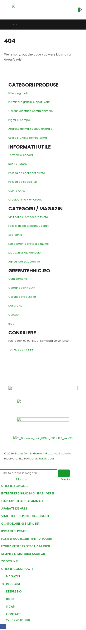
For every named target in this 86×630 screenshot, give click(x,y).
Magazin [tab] (22, 479)
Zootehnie (15, 235)
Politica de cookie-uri (22, 182)
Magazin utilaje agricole (24, 252)
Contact (13, 314)
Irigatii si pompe (19, 120)
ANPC (21, 191)
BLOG (10, 599)
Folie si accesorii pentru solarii (28, 226)
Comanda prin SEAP (21, 288)
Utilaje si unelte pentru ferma (27, 138)
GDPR (11, 191)
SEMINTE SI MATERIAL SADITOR (23, 554)
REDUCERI (13, 584)
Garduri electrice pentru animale (30, 111)
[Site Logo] (22, 9)
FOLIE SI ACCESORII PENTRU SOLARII (27, 539)
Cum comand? (18, 279)
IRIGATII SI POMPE (14, 531)
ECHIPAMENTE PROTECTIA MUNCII (25, 546)
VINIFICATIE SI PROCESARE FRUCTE (26, 516)
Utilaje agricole (18, 93)
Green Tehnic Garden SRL (31, 453)
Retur (11, 164)
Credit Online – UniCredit (25, 199)
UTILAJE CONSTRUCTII (17, 569)
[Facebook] (3, 626)
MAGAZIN (13, 576)
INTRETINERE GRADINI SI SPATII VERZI (27, 493)
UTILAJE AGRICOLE (14, 486)
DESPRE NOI (14, 591)
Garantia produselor (22, 297)
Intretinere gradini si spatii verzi (29, 102)
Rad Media (46, 458)
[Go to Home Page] (5, 24)
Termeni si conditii (20, 155)
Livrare (22, 164)
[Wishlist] (65, 10)
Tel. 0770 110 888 (17, 620)
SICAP (10, 606)
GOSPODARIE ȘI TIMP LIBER (20, 523)
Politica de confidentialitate (26, 173)
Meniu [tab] (65, 479)
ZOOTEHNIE (9, 561)
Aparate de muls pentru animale (30, 129)
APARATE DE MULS (14, 508)
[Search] (64, 473)
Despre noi (15, 305)
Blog (11, 323)
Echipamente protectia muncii (28, 244)
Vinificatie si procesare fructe (28, 217)
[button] (8, 9)
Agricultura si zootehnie (24, 261)
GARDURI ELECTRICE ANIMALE (22, 501)
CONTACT (13, 614)
